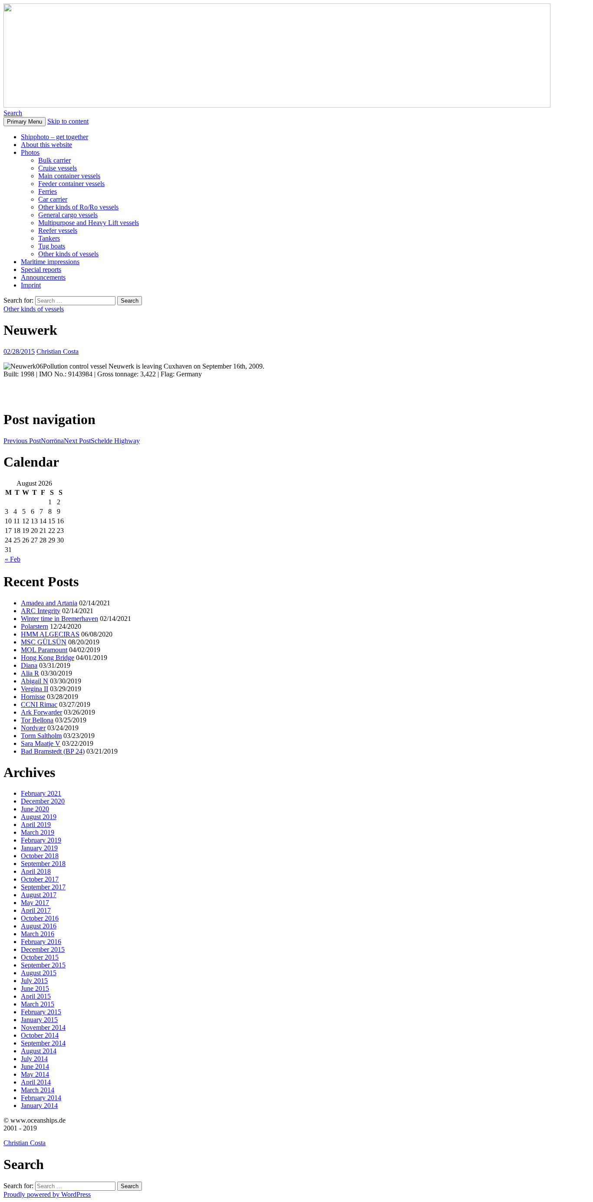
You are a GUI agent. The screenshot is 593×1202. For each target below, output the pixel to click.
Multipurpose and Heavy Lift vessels (88, 222)
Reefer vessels (57, 230)
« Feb (12, 559)
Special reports (41, 269)
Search (12, 113)
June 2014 (35, 1066)
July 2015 (34, 980)
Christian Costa (57, 351)
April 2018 (36, 871)
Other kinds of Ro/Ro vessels (78, 207)
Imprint (31, 285)
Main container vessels (69, 176)
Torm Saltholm (41, 735)
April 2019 (36, 824)
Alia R (30, 673)
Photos (30, 152)
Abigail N (34, 681)
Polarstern (34, 626)
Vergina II (34, 688)
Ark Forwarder (41, 712)
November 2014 (43, 1027)
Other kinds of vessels (68, 254)
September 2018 (43, 863)
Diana (29, 665)
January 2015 (39, 1019)
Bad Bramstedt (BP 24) (53, 751)
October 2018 (40, 855)
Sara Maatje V (40, 743)
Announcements (43, 277)
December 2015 (43, 949)
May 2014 (35, 1074)
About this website (46, 144)
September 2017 (43, 887)
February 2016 (41, 941)
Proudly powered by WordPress (47, 1194)
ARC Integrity (40, 610)
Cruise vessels (57, 168)
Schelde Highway (102, 440)
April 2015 (36, 996)
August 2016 (38, 926)
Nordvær (33, 728)
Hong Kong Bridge (47, 657)
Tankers (49, 238)
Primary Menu (24, 121)
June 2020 (35, 809)
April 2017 (36, 910)
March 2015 (37, 1004)
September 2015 (43, 965)
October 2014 (40, 1035)
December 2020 (43, 801)
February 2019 (41, 840)
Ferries (47, 191)
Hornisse (33, 696)
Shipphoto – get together (54, 136)
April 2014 (36, 1082)
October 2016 (40, 918)
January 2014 (39, 1105)
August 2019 (38, 816)
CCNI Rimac (39, 704)
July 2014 (34, 1058)
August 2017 (38, 894)
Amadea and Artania (49, 603)
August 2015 (38, 973)
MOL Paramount (44, 649)
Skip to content (68, 121)
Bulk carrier (54, 160)
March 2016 (37, 933)
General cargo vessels (68, 215)
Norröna (33, 440)
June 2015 (35, 988)
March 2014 (37, 1090)
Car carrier (52, 199)
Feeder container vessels (71, 183)
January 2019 (39, 848)
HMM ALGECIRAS (50, 634)
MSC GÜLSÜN (43, 642)
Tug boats (51, 246)
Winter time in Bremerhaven (59, 618)
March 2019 (37, 832)
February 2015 (41, 1012)
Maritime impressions (50, 261)
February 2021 (41, 793)
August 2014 (38, 1051)
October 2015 (40, 957)
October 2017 (40, 879)
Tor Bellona (37, 720)
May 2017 (35, 902)
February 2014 (41, 1097)
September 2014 (43, 1043)
